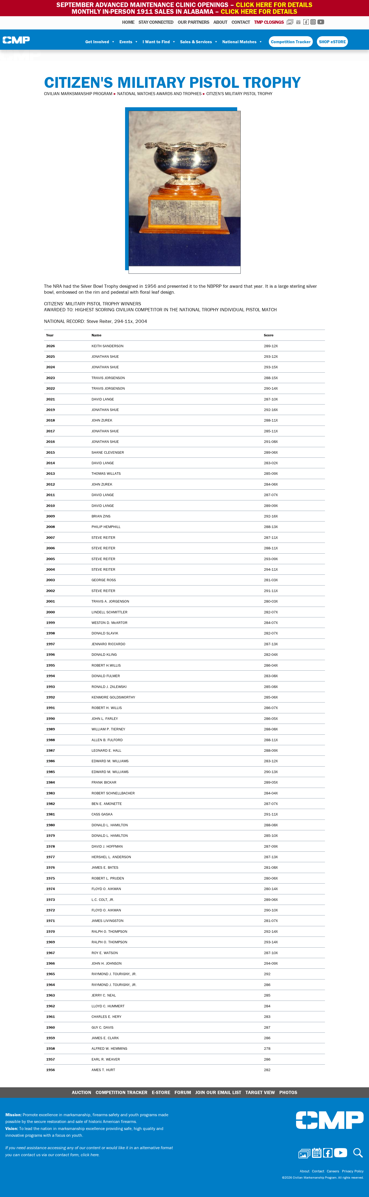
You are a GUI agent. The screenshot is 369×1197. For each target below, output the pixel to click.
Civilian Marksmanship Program (16, 41)
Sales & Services (196, 41)
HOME (128, 22)
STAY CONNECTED (156, 22)
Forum (183, 1092)
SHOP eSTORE (332, 41)
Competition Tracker (291, 41)
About (220, 22)
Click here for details (274, 5)
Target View (260, 1092)
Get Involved (97, 41)
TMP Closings (269, 22)
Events (125, 41)
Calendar (298, 22)
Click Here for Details (259, 11)
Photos (290, 22)
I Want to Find (156, 41)
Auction (81, 1092)
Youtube (320, 22)
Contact (241, 22)
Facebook (306, 22)
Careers (333, 1171)
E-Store (161, 1092)
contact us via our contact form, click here (60, 1154)
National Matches (239, 41)
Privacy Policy (353, 1171)
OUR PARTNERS (193, 22)
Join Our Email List (218, 1092)
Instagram (313, 22)
